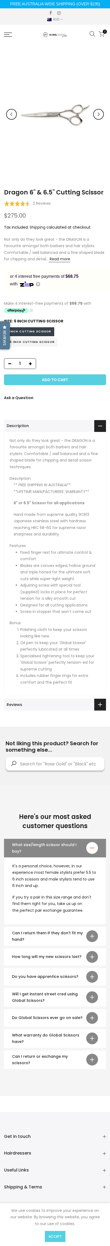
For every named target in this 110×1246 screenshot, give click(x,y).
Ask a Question (18, 397)
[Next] (98, 114)
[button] (27, 203)
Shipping (37, 227)
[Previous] (11, 114)
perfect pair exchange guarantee (51, 910)
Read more (59, 259)
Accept (55, 1236)
